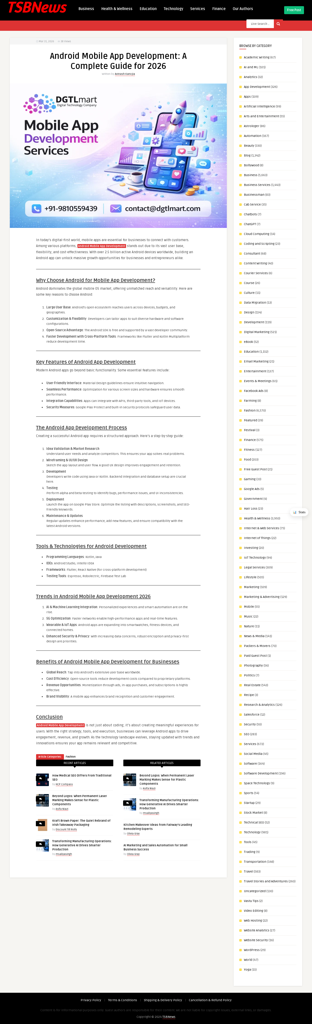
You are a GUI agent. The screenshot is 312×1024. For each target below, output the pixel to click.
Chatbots (250, 214)
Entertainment (255, 371)
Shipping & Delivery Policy (163, 1000)
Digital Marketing (257, 332)
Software (250, 764)
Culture (249, 293)
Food (247, 459)
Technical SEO (254, 822)
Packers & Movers (257, 646)
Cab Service (252, 204)
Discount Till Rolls (66, 829)
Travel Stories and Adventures (266, 881)
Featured (250, 420)
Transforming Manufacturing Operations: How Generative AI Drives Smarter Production (82, 845)
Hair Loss (250, 509)
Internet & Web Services (261, 528)
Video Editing (253, 911)
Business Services (257, 185)
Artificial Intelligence (259, 106)
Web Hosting (253, 920)
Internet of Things (257, 538)
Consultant (252, 253)
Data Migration (255, 303)
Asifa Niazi (62, 809)
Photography (253, 665)
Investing (251, 548)
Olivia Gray (133, 833)
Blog (247, 155)
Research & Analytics (259, 705)
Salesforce (251, 715)
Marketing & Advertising (262, 597)
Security (250, 724)
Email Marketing (256, 361)
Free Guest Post (255, 469)
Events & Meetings (258, 381)
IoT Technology (255, 558)
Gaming (250, 479)
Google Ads (252, 489)
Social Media (253, 754)
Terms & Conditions (122, 1000)
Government (253, 499)
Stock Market (253, 813)
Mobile (249, 607)
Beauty (249, 146)
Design (249, 312)
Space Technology (257, 783)
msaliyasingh (64, 854)
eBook (248, 342)
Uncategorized (255, 891)
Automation (252, 136)
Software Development (261, 773)
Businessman (254, 195)
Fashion (71, 756)
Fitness (249, 450)
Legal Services (254, 567)
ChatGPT (250, 224)
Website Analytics (256, 930)
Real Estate (252, 685)
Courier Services (256, 273)
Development (254, 322)
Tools (247, 842)
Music (248, 616)
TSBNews (168, 1017)
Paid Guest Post (255, 656)
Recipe (249, 695)
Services (197, 9)
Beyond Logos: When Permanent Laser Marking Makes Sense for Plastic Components (79, 800)
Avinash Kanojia (125, 74)
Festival (249, 430)
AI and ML (251, 67)
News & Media (254, 636)
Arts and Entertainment (261, 116)
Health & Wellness (116, 9)
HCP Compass (64, 784)
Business (86, 9)
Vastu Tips (251, 901)
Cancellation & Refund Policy (210, 1000)
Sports (248, 793)
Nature (249, 626)
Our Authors (243, 9)
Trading (249, 852)
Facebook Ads (254, 391)
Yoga (247, 970)
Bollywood (251, 165)
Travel (248, 871)
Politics (249, 675)
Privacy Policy (91, 1000)
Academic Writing (257, 57)
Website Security (256, 940)
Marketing (251, 587)
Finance (219, 9)
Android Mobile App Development (101, 246)
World (248, 960)
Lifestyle (250, 577)
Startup (249, 803)
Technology (173, 9)
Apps (247, 97)
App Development (257, 87)
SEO (246, 734)
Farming (250, 401)
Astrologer (251, 126)
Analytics (250, 77)
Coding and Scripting (259, 244)
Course (249, 283)
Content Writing (255, 263)
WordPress (252, 950)
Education (148, 9)
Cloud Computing (256, 234)
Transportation (255, 862)
